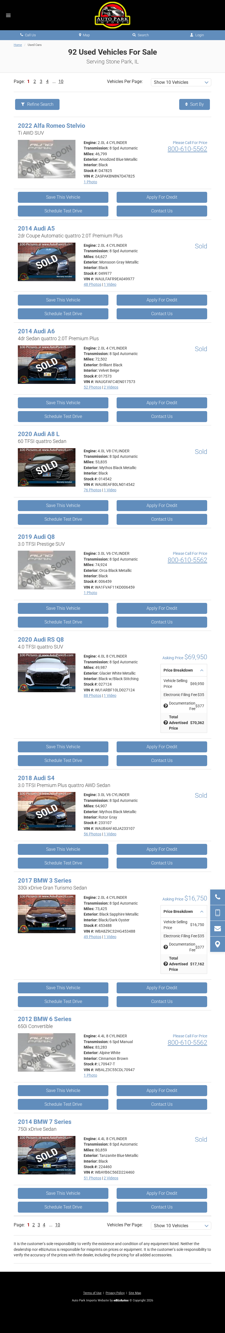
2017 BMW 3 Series (44, 880)
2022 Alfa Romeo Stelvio (51, 125)
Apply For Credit (162, 197)
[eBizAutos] (121, 1300)
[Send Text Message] (217, 913)
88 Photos (92, 695)
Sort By (196, 104)
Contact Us (162, 211)
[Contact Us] (217, 928)
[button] (184, 670)
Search (143, 35)
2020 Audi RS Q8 (41, 639)
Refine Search (40, 104)
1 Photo (90, 182)
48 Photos (92, 284)
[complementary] (208, 1316)
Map (86, 35)
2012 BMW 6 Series (44, 1019)
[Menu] (8, 15)
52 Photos (92, 387)
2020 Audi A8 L (39, 434)
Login (199, 35)
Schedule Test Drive (63, 211)
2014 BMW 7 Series (44, 1121)
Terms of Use (92, 1293)
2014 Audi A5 (36, 228)
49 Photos (92, 937)
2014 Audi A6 (36, 331)
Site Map (135, 1293)
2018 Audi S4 (36, 778)
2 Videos (111, 387)
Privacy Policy (115, 1293)
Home (18, 45)
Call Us (30, 35)
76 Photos (92, 490)
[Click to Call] (217, 897)
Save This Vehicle (63, 197)
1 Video (110, 284)
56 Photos (92, 834)
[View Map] (217, 944)
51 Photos (92, 1178)
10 (60, 81)
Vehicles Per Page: (125, 81)
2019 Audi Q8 (36, 536)
